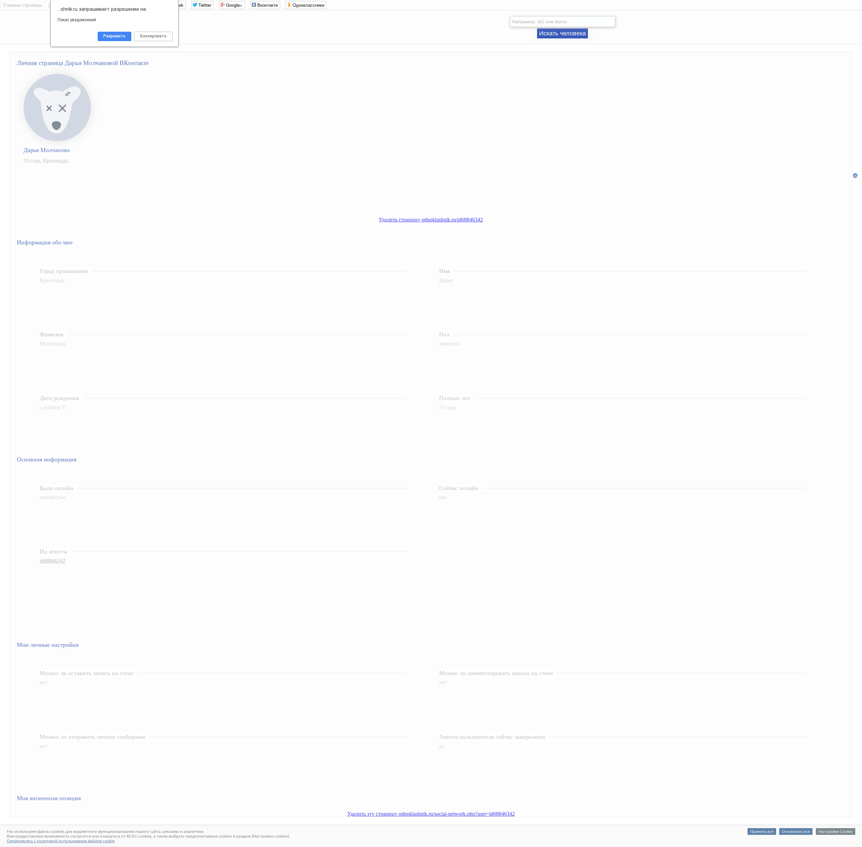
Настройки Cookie (836, 831)
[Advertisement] (437, 194)
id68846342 (52, 561)
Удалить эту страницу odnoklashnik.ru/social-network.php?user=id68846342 (431, 814)
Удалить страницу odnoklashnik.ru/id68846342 (431, 219)
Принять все (761, 831)
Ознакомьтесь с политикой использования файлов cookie (60, 841)
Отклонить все (796, 831)
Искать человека (562, 33)
